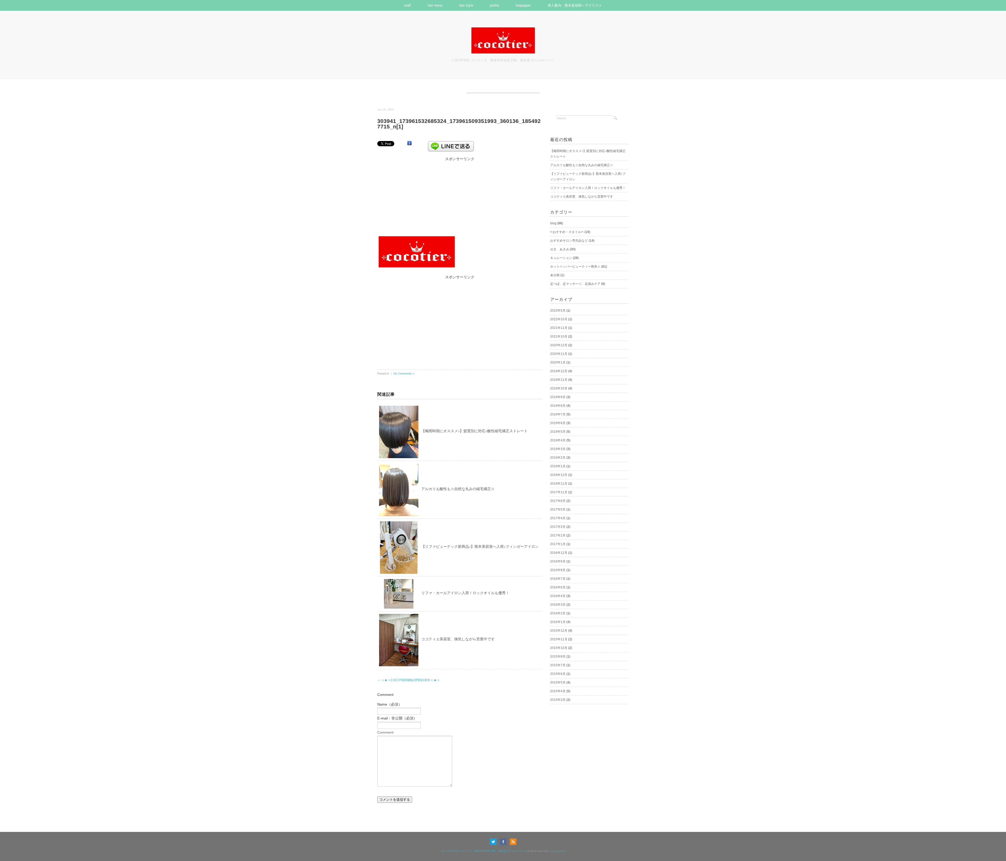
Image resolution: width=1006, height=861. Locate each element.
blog (553, 223)
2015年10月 (558, 648)
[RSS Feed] (513, 841)
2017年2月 (558, 535)
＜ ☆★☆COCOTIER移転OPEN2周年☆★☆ (408, 680)
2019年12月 (558, 371)
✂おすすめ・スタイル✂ (567, 232)
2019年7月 (558, 414)
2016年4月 (558, 596)
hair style (466, 5)
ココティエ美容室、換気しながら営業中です (458, 639)
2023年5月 (558, 310)
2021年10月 (558, 336)
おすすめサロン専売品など (569, 240)
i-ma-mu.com (557, 850)
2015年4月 (558, 691)
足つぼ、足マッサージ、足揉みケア (575, 284)
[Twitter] (494, 841)
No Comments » (403, 373)
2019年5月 (558, 432)
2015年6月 (558, 674)
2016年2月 (558, 613)
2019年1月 (558, 466)
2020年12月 (558, 345)
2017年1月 (558, 544)
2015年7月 (558, 665)
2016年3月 (558, 605)
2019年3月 (558, 449)
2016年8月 (558, 570)
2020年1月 (558, 362)
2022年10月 (558, 319)
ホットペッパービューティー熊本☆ (575, 266)
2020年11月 (558, 354)
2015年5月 (558, 682)
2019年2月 (558, 457)
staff (407, 5)
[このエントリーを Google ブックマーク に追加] (409, 143)
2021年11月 (558, 328)
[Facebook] (504, 841)
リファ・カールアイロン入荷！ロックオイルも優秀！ (465, 593)
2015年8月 (558, 656)
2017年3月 (558, 527)
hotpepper (523, 5)
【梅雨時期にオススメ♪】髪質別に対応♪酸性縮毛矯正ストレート (474, 431)
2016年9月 (558, 561)
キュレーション (561, 258)
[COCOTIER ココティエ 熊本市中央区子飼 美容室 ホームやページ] (503, 30)
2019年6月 (558, 423)
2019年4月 (558, 440)
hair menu (435, 5)
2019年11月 (558, 380)
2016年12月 (558, 553)
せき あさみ (559, 249)
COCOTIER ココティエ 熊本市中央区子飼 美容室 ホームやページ (484, 850)
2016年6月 (558, 587)
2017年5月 (558, 509)
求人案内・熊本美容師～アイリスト (575, 5)
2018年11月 (558, 483)
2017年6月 (558, 501)
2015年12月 (558, 630)
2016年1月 (558, 622)
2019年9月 (558, 397)
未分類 (555, 275)
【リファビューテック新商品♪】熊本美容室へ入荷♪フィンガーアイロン (480, 546)
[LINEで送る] (451, 143)
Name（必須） (389, 704)
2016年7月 (558, 579)
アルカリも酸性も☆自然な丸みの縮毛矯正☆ (458, 489)
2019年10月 (558, 388)
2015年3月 (558, 700)
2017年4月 (558, 518)
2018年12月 (558, 475)
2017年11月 (558, 492)
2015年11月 (558, 639)
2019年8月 (558, 406)
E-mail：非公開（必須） (397, 718)
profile (494, 5)
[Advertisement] (459, 195)
